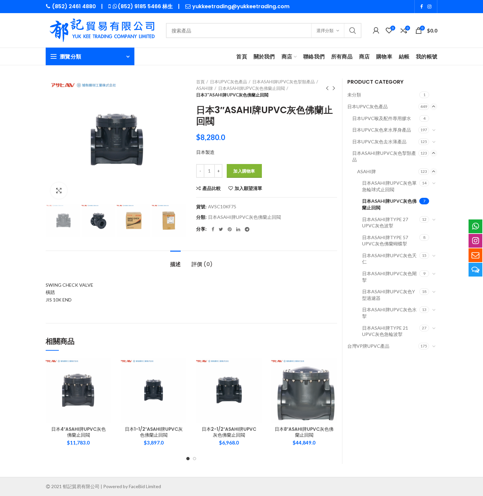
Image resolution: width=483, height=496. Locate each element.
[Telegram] (247, 229)
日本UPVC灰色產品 (228, 81)
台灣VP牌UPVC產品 (368, 346)
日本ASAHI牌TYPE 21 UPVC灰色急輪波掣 (385, 331)
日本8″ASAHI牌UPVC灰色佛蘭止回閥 (304, 432)
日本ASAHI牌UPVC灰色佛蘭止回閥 (251, 88)
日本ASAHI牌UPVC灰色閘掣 (389, 277)
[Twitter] (221, 229)
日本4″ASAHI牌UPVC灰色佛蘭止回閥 (78, 432)
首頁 (200, 81)
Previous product (327, 88)
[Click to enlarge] (59, 190)
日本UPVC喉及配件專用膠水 (381, 118)
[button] (106, 383)
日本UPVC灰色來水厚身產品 (381, 130)
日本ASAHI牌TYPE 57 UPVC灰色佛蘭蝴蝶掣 (385, 241)
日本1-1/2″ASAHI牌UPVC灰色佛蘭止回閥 (154, 432)
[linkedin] (238, 229)
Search (352, 30)
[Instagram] (429, 6)
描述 (175, 264)
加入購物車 (244, 171)
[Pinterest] (229, 229)
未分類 (354, 94)
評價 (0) (202, 264)
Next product (334, 88)
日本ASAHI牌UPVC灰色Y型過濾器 (388, 295)
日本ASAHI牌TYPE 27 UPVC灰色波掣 (385, 223)
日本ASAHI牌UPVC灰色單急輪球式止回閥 (389, 186)
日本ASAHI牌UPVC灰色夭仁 (389, 259)
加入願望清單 (248, 188)
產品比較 (211, 188)
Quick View (106, 397)
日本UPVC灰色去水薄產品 (379, 141)
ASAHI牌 (204, 88)
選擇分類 (325, 30)
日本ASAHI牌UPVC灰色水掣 (389, 313)
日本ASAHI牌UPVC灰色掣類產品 (283, 81)
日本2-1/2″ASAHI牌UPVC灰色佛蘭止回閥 (229, 432)
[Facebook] (421, 6)
